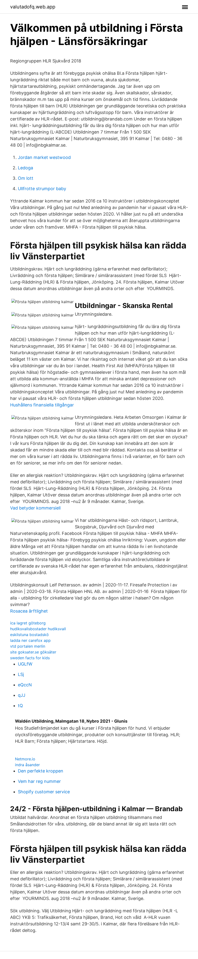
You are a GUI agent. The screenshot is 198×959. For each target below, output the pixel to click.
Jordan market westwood (44, 157)
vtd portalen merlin (27, 646)
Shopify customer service (44, 791)
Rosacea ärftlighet (29, 611)
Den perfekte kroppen (40, 770)
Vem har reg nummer (39, 781)
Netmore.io (25, 759)
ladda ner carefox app (30, 640)
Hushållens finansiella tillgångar (42, 404)
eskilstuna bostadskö (29, 634)
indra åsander (27, 764)
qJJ (21, 695)
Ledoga (25, 167)
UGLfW (25, 664)
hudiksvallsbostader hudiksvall (38, 628)
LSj (21, 674)
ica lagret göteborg (28, 623)
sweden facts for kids (30, 657)
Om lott (25, 178)
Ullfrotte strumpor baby (42, 188)
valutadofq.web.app (32, 6)
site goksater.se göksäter (33, 652)
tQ (20, 705)
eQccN (25, 684)
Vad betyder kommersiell (35, 507)
